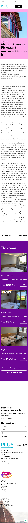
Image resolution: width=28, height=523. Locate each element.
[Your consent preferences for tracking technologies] (25, 520)
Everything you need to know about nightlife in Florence (6, 235)
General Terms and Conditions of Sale (8, 483)
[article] (14, 270)
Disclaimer (3, 488)
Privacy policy (4, 480)
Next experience (22, 235)
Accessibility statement (5, 491)
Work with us (3, 461)
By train (6, 433)
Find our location (7, 418)
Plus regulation (4, 486)
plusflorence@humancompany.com (21, 1)
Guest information (4, 485)
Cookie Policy (3, 482)
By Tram (6, 436)
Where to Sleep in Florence (22, 235)
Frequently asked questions (6, 463)
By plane (6, 426)
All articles (5, 41)
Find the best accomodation (14, 372)
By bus (5, 429)
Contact (2, 464)
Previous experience (6, 235)
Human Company (5, 498)
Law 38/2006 (4, 489)
